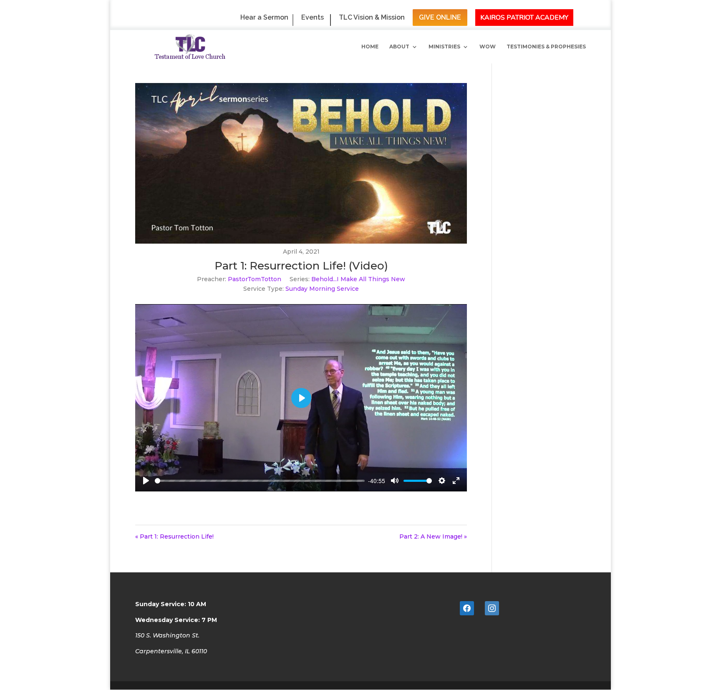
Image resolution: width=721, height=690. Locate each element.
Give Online (440, 17)
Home (369, 47)
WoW (487, 47)
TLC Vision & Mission (372, 17)
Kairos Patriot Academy (524, 17)
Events (312, 17)
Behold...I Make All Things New (358, 279)
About (399, 47)
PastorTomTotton (254, 279)
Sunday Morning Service (322, 288)
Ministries (444, 47)
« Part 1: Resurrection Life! (174, 536)
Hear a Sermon (264, 17)
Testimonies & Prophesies (546, 47)
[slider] (260, 481)
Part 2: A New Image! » (433, 536)
